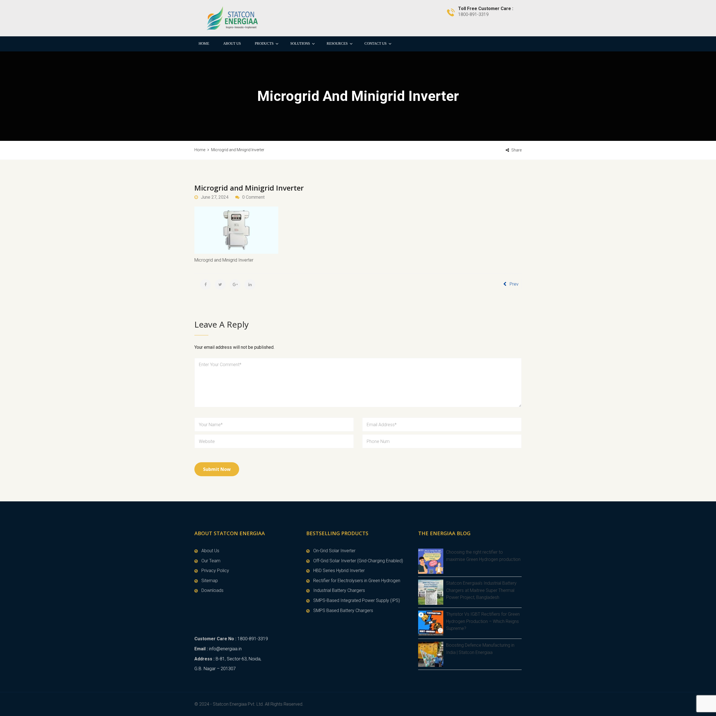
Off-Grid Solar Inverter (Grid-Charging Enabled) (358, 560)
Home (204, 43)
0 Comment (253, 197)
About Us (232, 43)
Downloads (212, 590)
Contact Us (375, 43)
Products (264, 43)
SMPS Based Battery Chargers (343, 610)
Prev (514, 284)
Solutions (300, 43)
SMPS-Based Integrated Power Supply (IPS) (356, 600)
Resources (337, 43)
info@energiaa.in (225, 648)
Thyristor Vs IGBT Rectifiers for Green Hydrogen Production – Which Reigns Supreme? (483, 621)
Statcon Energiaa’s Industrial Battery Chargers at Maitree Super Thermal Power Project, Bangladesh (481, 590)
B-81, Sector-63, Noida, (238, 659)
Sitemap (209, 580)
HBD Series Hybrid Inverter (339, 570)
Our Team (210, 560)
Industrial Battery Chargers (339, 590)
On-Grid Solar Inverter (334, 550)
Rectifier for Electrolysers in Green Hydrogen (356, 580)
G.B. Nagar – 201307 (215, 668)
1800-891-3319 (252, 638)
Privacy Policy (215, 570)
